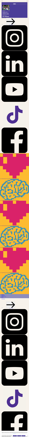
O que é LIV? (3, 294)
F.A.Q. (2, 297)
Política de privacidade (4, 296)
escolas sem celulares (7, 16)
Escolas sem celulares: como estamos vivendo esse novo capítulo (5, 13)
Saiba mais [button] (14, 433)
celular (3, 16)
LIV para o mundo (3, 295)
